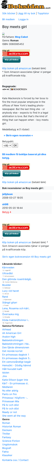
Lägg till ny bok (26, 13)
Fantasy (6, 437)
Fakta (5, 451)
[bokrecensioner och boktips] (25, 4)
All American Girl (11, 333)
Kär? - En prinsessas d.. (15, 383)
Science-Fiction (11, 440)
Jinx (4, 376)
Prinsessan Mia (10, 401)
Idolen (5, 372)
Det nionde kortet (12, 350)
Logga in (23, 19)
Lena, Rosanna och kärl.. (16, 308)
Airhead (6, 329)
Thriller (6, 433)
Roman (6, 422)
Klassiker (7, 455)
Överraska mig (10, 314)
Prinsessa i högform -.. (15, 397)
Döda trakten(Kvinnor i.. (15, 319)
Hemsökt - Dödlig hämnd (16, 365)
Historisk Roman (11, 426)
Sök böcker (8, 13)
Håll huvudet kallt (12, 368)
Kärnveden (8, 267)
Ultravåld (7, 273)
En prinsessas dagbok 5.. (16, 358)
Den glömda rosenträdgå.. (17, 279)
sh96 (5, 204)
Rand (5, 296)
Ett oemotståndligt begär (16, 361)
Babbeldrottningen (12, 340)
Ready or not (9, 412)
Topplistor (43, 13)
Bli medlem (8, 19)
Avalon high (8, 336)
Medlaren (7, 386)
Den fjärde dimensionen (15, 347)
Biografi (6, 448)
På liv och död (10, 404)
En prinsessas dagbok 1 (15, 354)
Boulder (6, 284)
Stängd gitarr (9, 302)
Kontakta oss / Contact (15, 460)
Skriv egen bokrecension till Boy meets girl (26, 256)
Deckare (7, 430)
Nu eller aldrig (10, 390)
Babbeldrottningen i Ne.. (16, 343)
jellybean (7, 194)
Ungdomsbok (10, 444)
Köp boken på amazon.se (16, 68)
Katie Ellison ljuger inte (15, 379)
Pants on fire (9, 394)
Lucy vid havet (10, 290)
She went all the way (14, 415)
